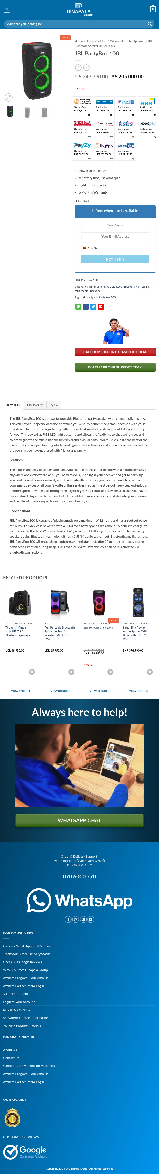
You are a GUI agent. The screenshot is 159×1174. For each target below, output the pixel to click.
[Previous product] (86, 67)
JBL (83, 297)
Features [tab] (13, 405)
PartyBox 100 (107, 297)
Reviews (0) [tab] (35, 405)
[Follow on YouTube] (90, 919)
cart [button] (32, 671)
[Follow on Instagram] (75, 919)
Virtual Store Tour (15, 994)
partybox (92, 297)
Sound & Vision (96, 41)
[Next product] (78, 67)
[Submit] (150, 24)
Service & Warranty (16, 1009)
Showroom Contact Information (26, 1018)
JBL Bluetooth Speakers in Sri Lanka (128, 286)
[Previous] (9, 69)
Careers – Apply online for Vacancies (29, 1066)
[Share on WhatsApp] (78, 306)
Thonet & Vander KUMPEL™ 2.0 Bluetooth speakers (17, 631)
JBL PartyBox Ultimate (98, 627)
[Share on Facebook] (85, 306)
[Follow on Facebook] (68, 919)
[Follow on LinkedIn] (83, 919)
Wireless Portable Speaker (127, 41)
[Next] (62, 69)
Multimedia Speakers (87, 290)
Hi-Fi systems (97, 286)
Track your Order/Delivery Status (26, 954)
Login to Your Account (19, 1002)
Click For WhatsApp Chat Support (27, 946)
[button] (7, 9)
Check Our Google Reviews (22, 962)
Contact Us (11, 1058)
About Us (10, 1050)
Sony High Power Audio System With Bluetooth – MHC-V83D (135, 633)
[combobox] (89, 248)
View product (20, 690)
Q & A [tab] (54, 405)
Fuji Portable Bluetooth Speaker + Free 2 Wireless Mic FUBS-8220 (60, 633)
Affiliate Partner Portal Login (23, 986)
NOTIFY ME (115, 259)
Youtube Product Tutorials (22, 1026)
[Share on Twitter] (93, 306)
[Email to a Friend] (101, 306)
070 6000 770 (79, 876)
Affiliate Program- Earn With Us (25, 978)
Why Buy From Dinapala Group (25, 970)
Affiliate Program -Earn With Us (25, 1074)
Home (79, 41)
